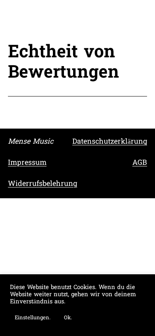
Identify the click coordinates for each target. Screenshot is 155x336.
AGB (139, 163)
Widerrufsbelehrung (42, 184)
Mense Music (30, 142)
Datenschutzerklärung (109, 142)
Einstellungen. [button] (32, 318)
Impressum (27, 163)
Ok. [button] (68, 318)
